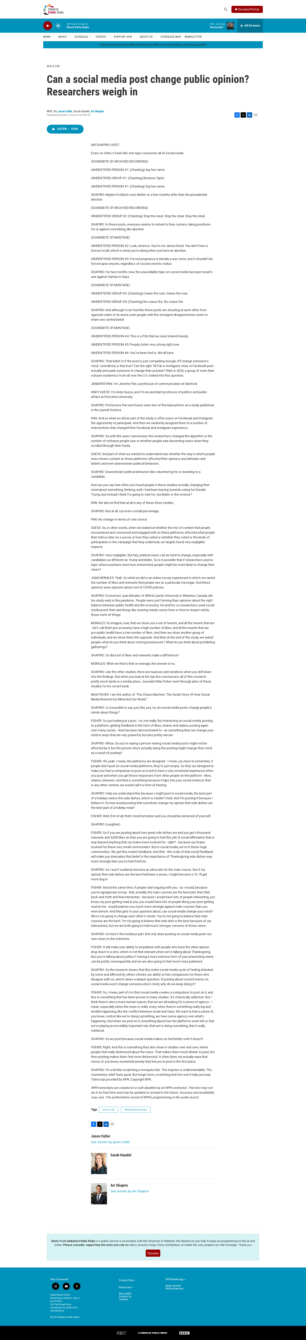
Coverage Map (170, 36)
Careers (123, 1299)
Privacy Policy (126, 1280)
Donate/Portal (248, 9)
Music (62, 36)
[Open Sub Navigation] (53, 36)
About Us (146, 36)
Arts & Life (53, 66)
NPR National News (136, 1109)
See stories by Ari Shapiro (129, 1191)
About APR (125, 1293)
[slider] (63, 25)
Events (101, 36)
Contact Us (125, 1296)
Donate (153, 1253)
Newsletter (193, 36)
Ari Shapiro (97, 111)
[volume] (58, 26)
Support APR (123, 36)
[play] (47, 26)
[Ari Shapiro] (99, 1193)
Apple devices (173, 1285)
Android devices (174, 1288)
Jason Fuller (65, 111)
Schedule (81, 36)
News (47, 36)
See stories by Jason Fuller (110, 1142)
